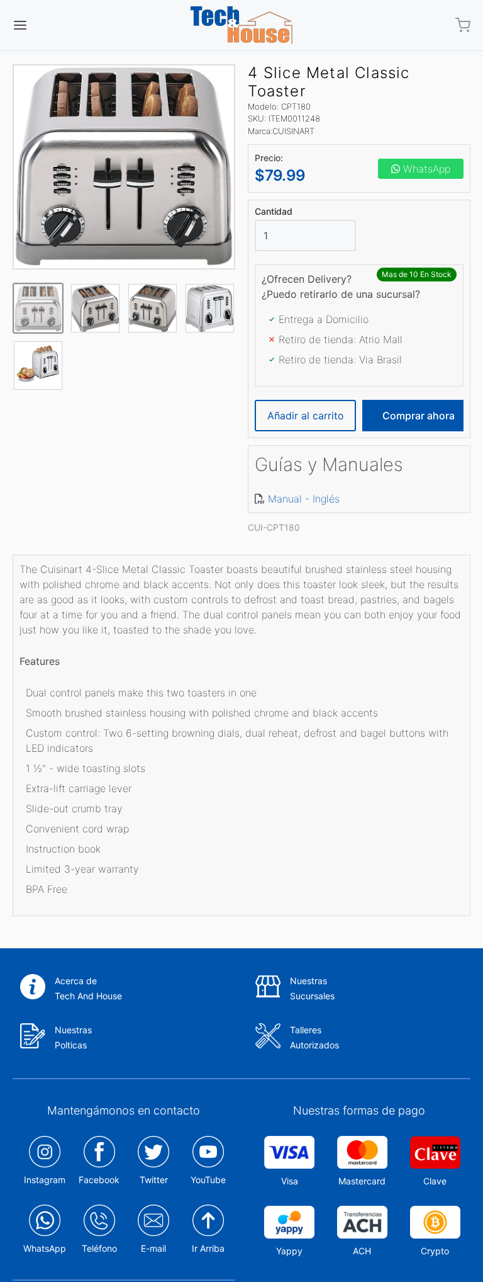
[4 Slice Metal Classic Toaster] (124, 166)
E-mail (153, 1248)
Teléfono (99, 1248)
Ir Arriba (208, 1248)
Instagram (44, 1179)
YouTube (208, 1179)
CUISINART (293, 131)
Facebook (99, 1179)
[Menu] (58, 25)
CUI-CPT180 (274, 527)
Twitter (154, 1179)
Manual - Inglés (304, 498)
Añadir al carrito (305, 415)
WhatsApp (425, 168)
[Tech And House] (241, 25)
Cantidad (273, 212)
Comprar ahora (418, 415)
